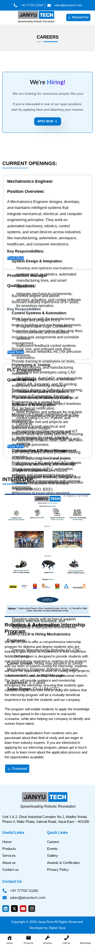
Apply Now (45, 121)
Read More (15, 258)
